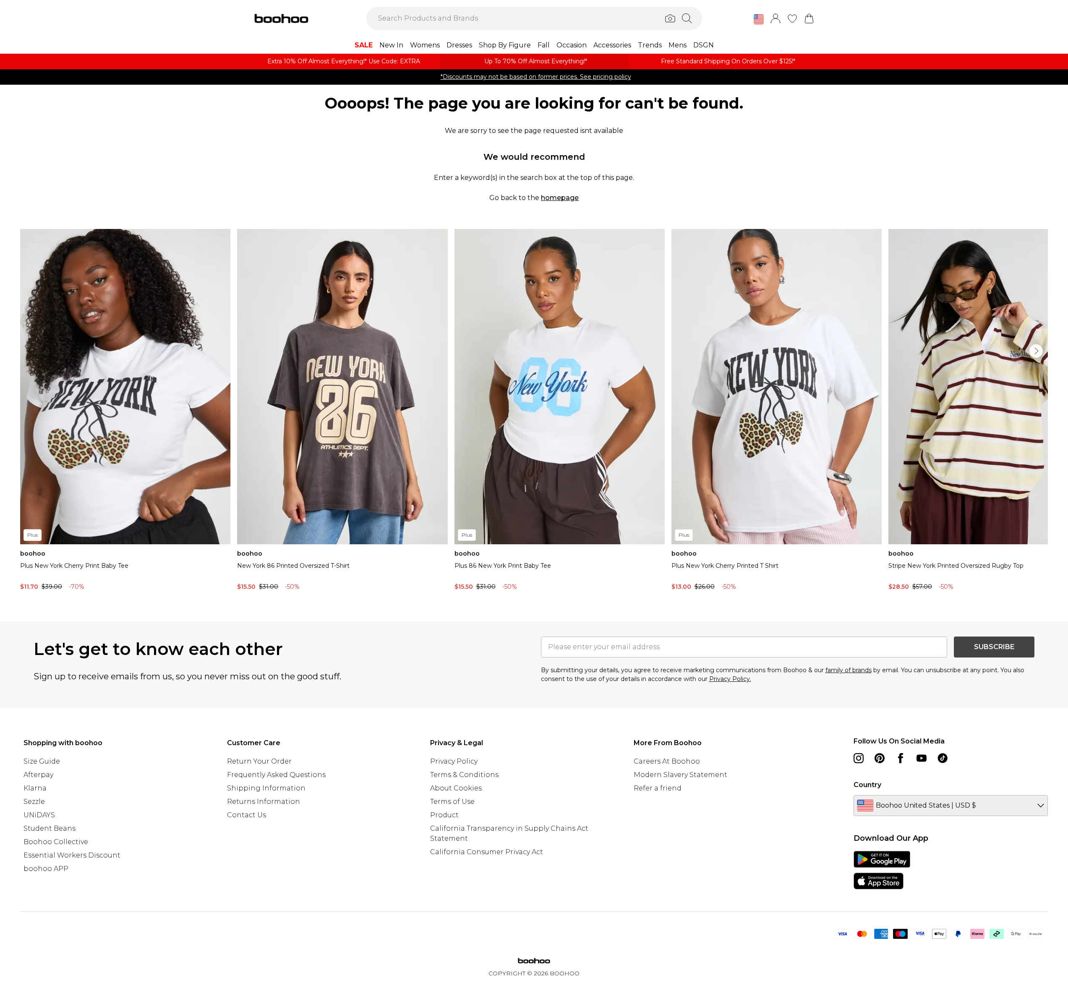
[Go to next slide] (1036, 351)
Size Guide (42, 761)
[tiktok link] (942, 758)
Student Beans (50, 828)
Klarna (35, 788)
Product (444, 815)
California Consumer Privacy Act (486, 852)
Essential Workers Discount (72, 855)
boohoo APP (46, 869)
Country (867, 785)
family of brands (848, 670)
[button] (758, 19)
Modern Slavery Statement (680, 775)
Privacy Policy (454, 761)
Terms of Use (452, 802)
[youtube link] (922, 758)
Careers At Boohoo (667, 761)
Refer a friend (658, 788)
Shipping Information (266, 788)
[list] (534, 412)
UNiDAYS (39, 815)
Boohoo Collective (56, 842)
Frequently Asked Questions (276, 775)
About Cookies (456, 788)
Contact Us (246, 815)
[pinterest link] (880, 758)
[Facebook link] (901, 758)
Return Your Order (259, 761)
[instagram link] (859, 758)
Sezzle (34, 802)
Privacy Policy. (730, 679)
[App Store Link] (882, 870)
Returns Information (263, 802)
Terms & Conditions (464, 775)
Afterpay (38, 775)
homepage (560, 198)
